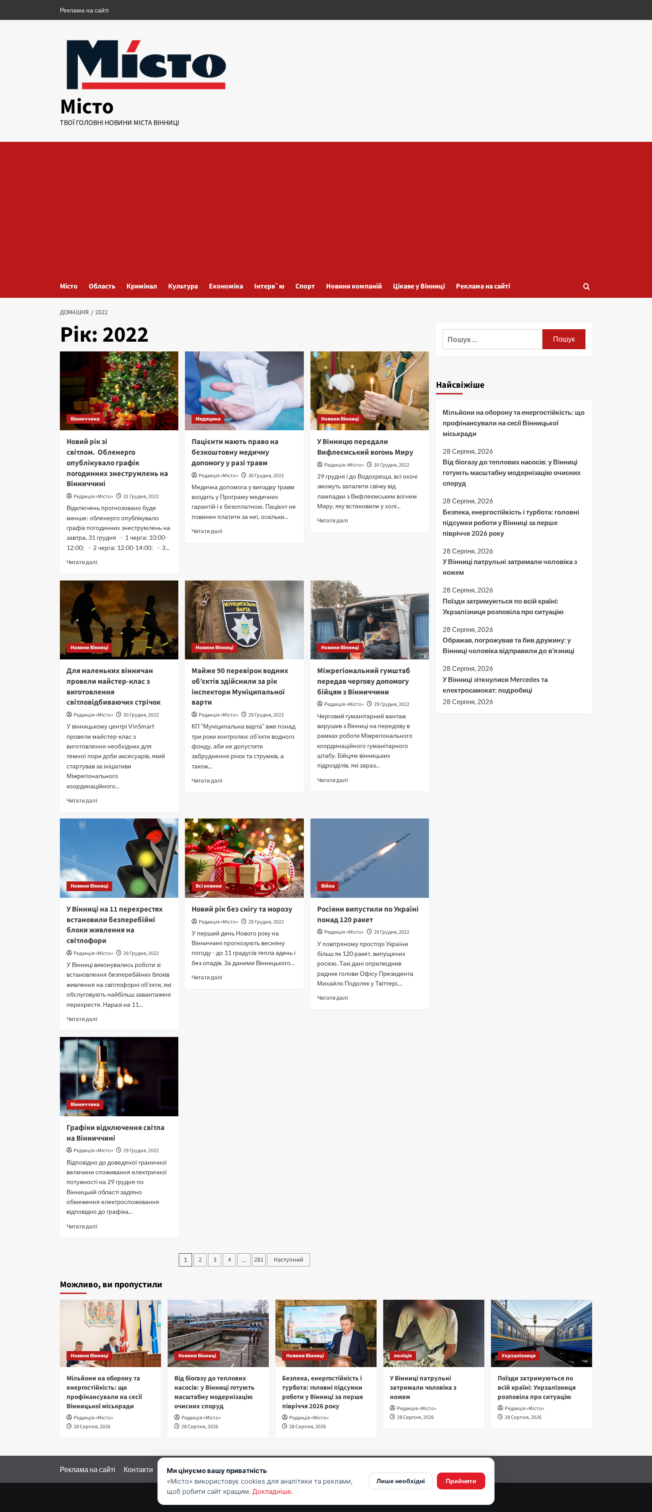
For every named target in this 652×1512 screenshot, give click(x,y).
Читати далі (82, 562)
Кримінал (141, 286)
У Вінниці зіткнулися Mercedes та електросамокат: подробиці (495, 684)
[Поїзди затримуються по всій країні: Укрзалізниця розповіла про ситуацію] (541, 1333)
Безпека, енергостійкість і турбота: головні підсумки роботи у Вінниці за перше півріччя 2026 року (511, 522)
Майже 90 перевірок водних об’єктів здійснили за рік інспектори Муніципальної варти (240, 687)
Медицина (208, 419)
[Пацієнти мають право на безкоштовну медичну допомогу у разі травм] (244, 390)
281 (258, 1259)
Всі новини (209, 886)
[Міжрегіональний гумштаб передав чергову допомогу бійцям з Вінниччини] (369, 620)
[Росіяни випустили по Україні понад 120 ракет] (369, 857)
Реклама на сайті (84, 10)
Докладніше (271, 1491)
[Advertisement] (326, 208)
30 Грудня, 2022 (266, 475)
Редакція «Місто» (93, 496)
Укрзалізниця (519, 1356)
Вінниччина (85, 419)
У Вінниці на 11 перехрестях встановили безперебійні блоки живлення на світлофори (115, 925)
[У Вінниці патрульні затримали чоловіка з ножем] (433, 1333)
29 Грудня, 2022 (266, 715)
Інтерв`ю (269, 286)
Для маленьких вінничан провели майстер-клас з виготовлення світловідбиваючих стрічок (114, 687)
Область (102, 286)
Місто (87, 107)
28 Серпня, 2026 (92, 1426)
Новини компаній (354, 286)
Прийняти (461, 1481)
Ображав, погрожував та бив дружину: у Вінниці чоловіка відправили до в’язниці (508, 645)
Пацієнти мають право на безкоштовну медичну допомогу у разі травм (235, 452)
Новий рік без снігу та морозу (243, 909)
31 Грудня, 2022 (141, 496)
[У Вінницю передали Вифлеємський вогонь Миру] (369, 390)
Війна (327, 886)
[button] (586, 286)
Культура (183, 286)
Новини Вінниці (340, 419)
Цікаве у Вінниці (419, 286)
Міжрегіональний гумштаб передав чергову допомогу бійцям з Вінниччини (363, 682)
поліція (403, 1356)
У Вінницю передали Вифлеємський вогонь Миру (365, 447)
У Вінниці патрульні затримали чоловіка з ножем (510, 567)
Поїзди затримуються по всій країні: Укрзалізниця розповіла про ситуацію (503, 606)
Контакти (138, 1469)
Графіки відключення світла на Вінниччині (116, 1133)
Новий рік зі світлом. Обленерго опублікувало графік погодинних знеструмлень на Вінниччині (117, 462)
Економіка (226, 286)
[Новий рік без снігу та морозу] (244, 857)
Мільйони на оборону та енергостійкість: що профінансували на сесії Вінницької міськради (514, 422)
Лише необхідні (401, 1481)
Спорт (305, 286)
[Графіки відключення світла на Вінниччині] (119, 1076)
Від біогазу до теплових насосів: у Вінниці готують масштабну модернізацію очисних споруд (512, 472)
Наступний (288, 1259)
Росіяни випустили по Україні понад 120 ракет (368, 914)
